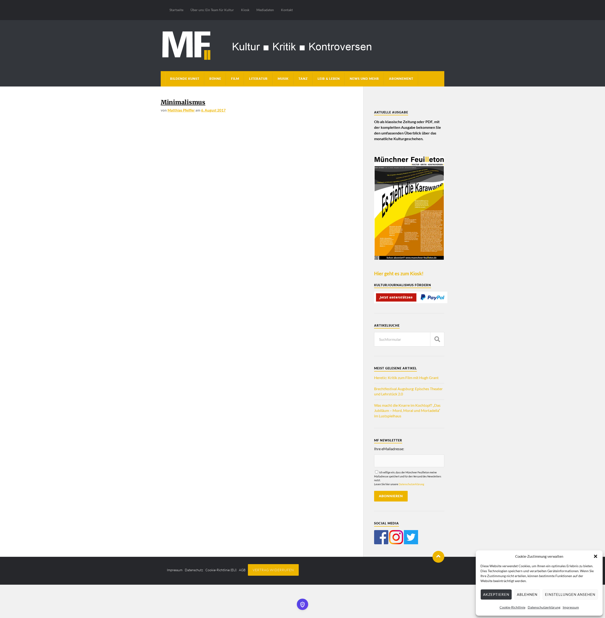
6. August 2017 (213, 110)
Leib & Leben (329, 79)
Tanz (303, 79)
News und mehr (364, 79)
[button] (595, 556)
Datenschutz (194, 570)
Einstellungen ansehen (570, 594)
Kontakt (287, 10)
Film (235, 79)
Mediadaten (265, 10)
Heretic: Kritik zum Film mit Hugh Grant (406, 377)
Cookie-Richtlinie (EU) (221, 570)
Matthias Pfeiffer (181, 110)
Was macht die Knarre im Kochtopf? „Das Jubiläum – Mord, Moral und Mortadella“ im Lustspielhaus (407, 410)
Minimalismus (183, 102)
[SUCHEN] (437, 339)
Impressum (571, 607)
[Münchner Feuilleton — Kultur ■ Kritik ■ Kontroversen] (302, 45)
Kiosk (245, 10)
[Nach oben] (438, 557)
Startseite (176, 10)
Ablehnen (527, 594)
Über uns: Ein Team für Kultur (212, 10)
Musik (283, 79)
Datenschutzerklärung (544, 607)
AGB (242, 570)
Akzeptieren (496, 594)
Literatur (258, 79)
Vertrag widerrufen (273, 570)
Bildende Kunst (184, 79)
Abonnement (401, 79)
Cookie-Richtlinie (512, 607)
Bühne (215, 79)
